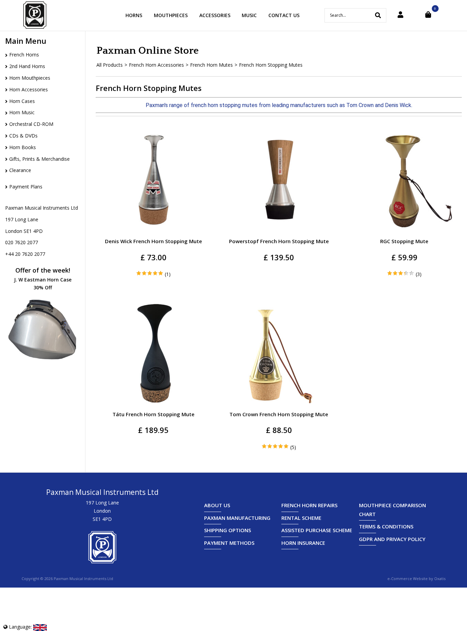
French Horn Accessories (156, 65)
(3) (419, 274)
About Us (217, 505)
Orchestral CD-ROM (31, 124)
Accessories (214, 15)
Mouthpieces (171, 15)
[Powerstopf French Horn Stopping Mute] (280, 231)
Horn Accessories (28, 89)
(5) (293, 447)
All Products (109, 65)
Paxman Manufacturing (237, 517)
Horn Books (22, 147)
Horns (133, 15)
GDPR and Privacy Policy (392, 539)
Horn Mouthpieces (29, 78)
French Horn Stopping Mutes (271, 65)
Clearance (20, 170)
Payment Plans (25, 186)
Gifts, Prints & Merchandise (39, 159)
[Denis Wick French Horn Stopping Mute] (155, 231)
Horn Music (22, 112)
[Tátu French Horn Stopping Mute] (155, 404)
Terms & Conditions (386, 526)
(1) (168, 274)
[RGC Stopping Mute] (405, 231)
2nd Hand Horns (27, 66)
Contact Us (283, 15)
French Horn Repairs (309, 505)
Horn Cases (22, 101)
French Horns (24, 54)
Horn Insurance (303, 542)
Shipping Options (227, 530)
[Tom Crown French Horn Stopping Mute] (280, 404)
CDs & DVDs (23, 135)
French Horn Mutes (211, 65)
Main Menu (25, 41)
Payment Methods (229, 542)
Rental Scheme (301, 517)
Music (249, 15)
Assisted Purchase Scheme (316, 530)
